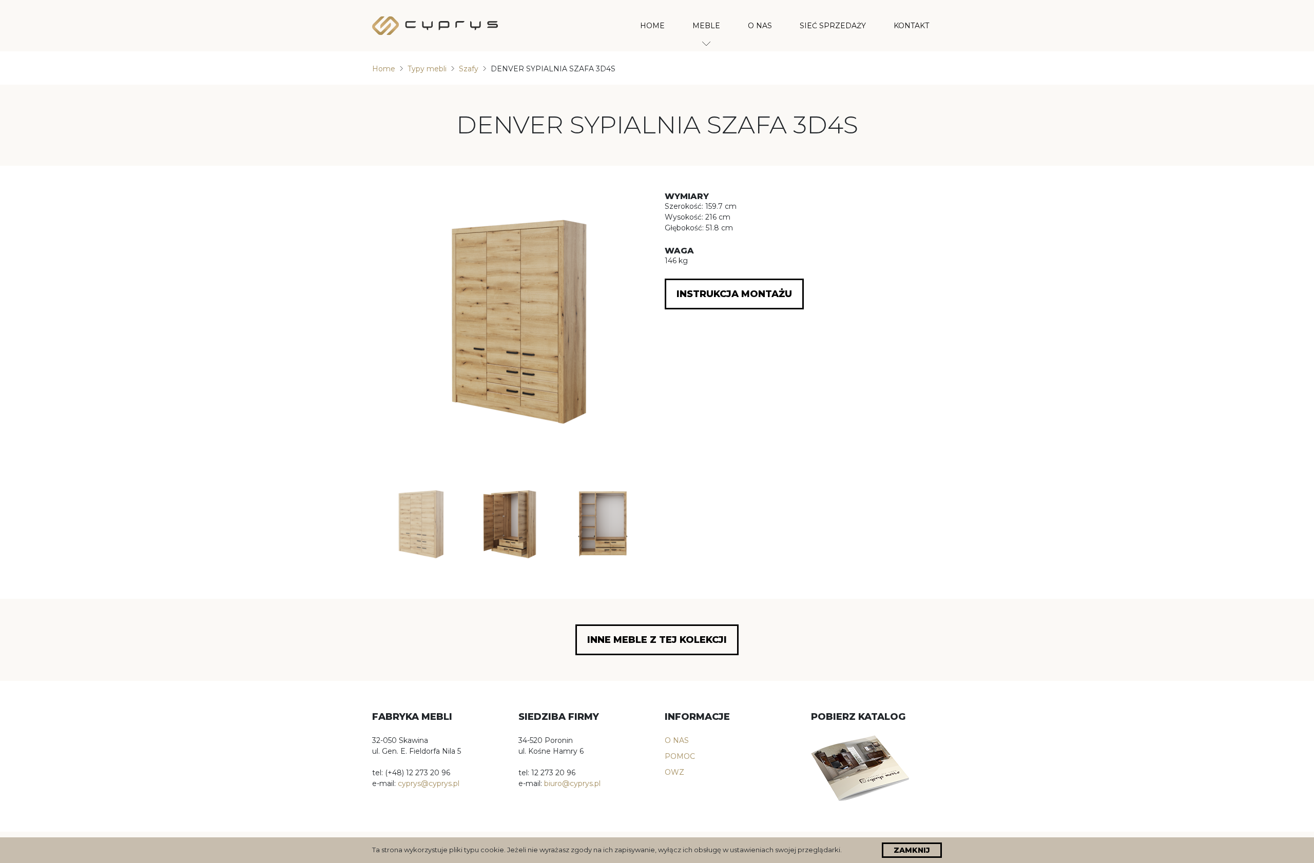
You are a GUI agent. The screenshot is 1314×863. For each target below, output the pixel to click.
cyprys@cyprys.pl (428, 783)
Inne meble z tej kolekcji (657, 639)
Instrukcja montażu (734, 294)
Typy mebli (427, 68)
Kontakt (911, 25)
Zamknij (912, 850)
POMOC (680, 756)
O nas (760, 25)
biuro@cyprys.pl (572, 783)
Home (652, 25)
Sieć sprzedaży (833, 25)
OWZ (674, 772)
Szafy (468, 68)
